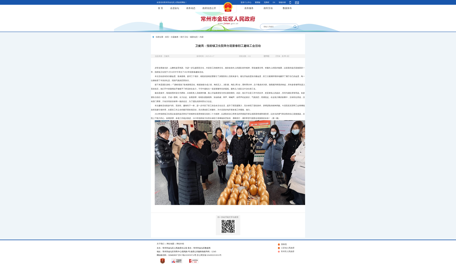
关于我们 (160, 244)
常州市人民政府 (287, 251)
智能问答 (282, 2)
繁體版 (257, 2)
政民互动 (268, 8)
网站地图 (170, 244)
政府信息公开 (209, 8)
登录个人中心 (246, 2)
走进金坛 (174, 8)
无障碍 (266, 2)
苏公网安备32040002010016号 (209, 255)
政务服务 (249, 8)
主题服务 (174, 37)
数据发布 (287, 8)
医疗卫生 (184, 37)
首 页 (160, 8)
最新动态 (194, 37)
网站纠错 (180, 244)
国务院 (284, 244)
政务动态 (190, 8)
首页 (167, 37)
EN (274, 2)
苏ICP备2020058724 (186, 255)
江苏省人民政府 (287, 248)
